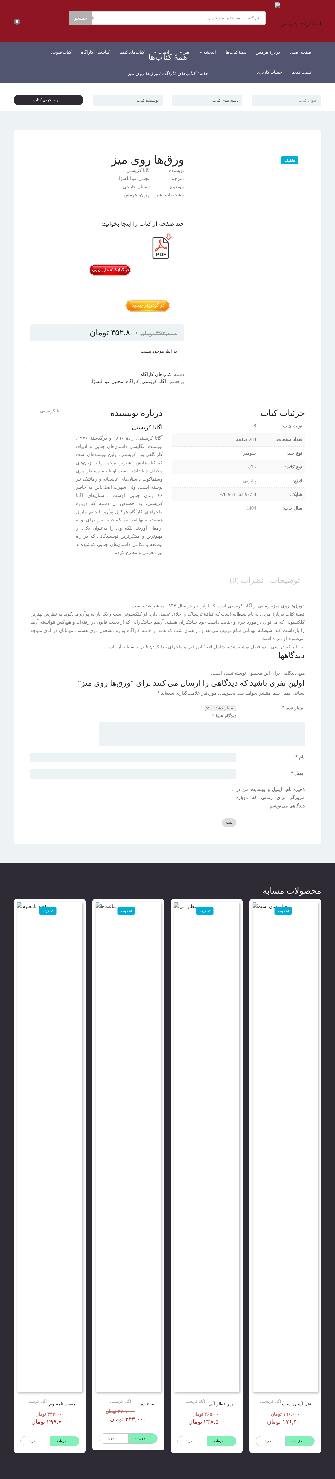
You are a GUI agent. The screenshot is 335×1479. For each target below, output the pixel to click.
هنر (186, 52)
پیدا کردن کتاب (47, 100)
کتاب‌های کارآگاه (95, 52)
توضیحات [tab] (285, 580)
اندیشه (209, 52)
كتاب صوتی (61, 52)
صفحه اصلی (300, 52)
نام (300, 756)
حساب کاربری (269, 72)
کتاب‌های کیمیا (131, 52)
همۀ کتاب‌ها (236, 52)
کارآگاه (132, 381)
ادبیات (163, 52)
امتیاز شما (293, 707)
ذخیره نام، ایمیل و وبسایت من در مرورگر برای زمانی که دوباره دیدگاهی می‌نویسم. (270, 797)
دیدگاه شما (224, 716)
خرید (268, 1441)
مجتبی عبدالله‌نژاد (106, 381)
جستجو (80, 18)
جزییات (297, 1441)
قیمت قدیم (301, 72)
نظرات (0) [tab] (247, 580)
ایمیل (298, 773)
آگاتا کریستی (154, 381)
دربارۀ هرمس (268, 52)
